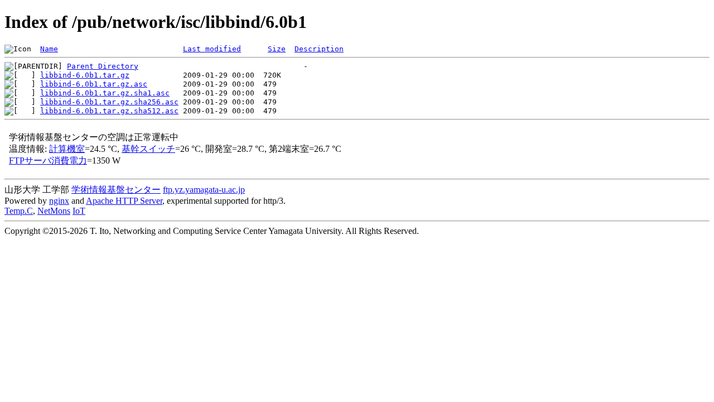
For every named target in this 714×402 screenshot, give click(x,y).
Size (277, 49)
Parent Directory (102, 66)
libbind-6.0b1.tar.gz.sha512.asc (109, 111)
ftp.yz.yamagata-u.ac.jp (204, 189)
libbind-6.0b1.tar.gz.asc (93, 84)
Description (319, 49)
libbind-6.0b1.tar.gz (84, 75)
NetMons (53, 211)
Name (49, 49)
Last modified (212, 49)
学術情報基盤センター (116, 189)
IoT (79, 211)
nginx (59, 200)
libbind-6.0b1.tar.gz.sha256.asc (109, 102)
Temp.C (18, 211)
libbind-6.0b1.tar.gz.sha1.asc (105, 93)
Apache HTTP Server (124, 200)
